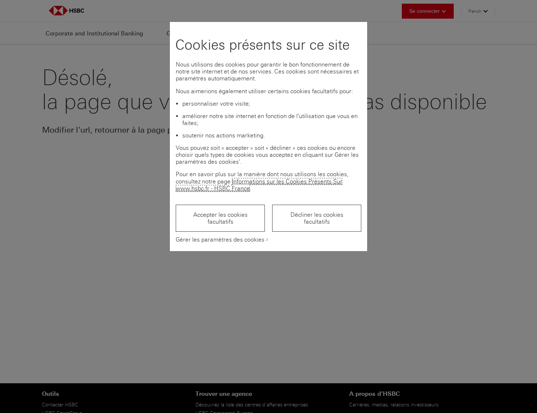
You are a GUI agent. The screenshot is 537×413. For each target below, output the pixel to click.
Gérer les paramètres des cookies (220, 239)
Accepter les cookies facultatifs (220, 218)
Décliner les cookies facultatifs (316, 218)
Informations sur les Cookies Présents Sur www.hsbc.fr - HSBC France (259, 185)
